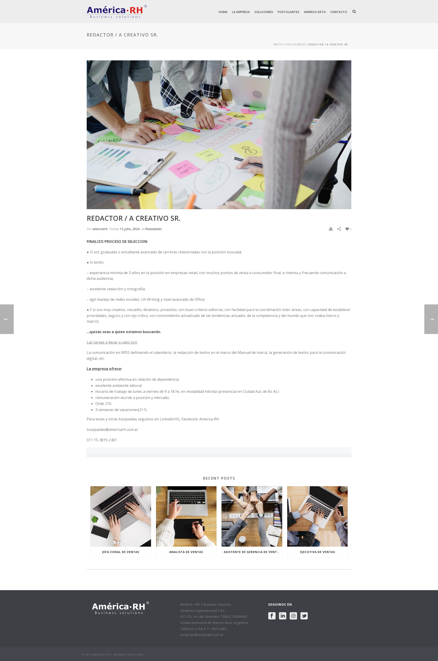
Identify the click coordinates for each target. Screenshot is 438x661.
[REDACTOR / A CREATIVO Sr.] (219, 134)
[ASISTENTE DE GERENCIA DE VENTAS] (252, 516)
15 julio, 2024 (130, 229)
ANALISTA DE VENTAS (186, 552)
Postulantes (288, 12)
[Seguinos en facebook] (272, 616)
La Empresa (241, 12)
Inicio (278, 44)
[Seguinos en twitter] (304, 616)
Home (223, 12)
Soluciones (263, 12)
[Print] (331, 229)
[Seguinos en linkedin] (282, 616)
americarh (100, 229)
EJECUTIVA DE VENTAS (317, 552)
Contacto (338, 12)
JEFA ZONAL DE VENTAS (120, 552)
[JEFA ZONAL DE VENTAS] (120, 516)
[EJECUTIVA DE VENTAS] (317, 516)
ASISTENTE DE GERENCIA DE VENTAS (252, 552)
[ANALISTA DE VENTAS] (186, 516)
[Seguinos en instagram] (293, 616)
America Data (315, 12)
